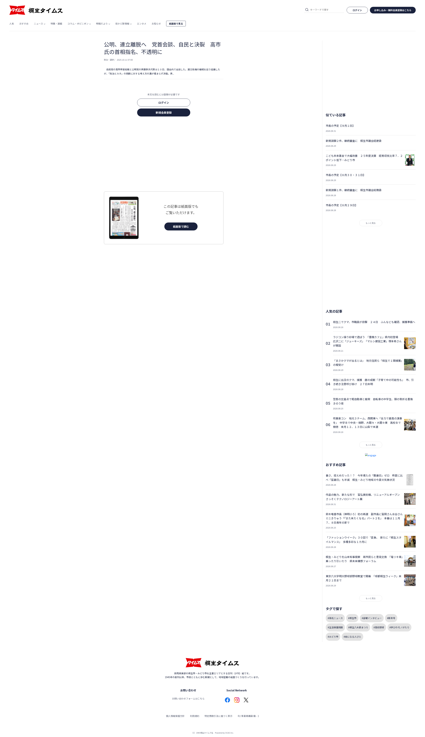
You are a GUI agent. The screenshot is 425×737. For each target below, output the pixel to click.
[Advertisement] (163, 155)
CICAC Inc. (229, 732)
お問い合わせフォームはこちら (188, 698)
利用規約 (194, 716)
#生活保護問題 (335, 627)
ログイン (163, 103)
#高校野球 (379, 627)
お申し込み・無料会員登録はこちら (392, 10)
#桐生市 (352, 618)
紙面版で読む (181, 226)
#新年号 (391, 618)
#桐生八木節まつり (358, 627)
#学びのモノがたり (399, 627)
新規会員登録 (164, 112)
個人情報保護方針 (175, 716)
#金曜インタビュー (372, 618)
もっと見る (371, 222)
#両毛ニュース (335, 618)
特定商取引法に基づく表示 (218, 716)
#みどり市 (333, 636)
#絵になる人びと (352, 636)
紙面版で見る (176, 23)
